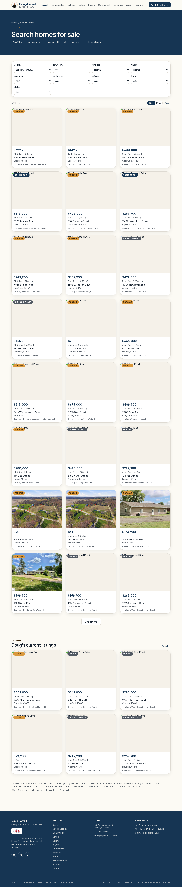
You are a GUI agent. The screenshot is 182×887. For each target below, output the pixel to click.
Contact (139, 5)
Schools (71, 5)
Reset (168, 103)
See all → (166, 646)
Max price (135, 64)
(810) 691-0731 (161, 5)
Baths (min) (58, 76)
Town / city (58, 64)
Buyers (91, 5)
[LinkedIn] (20, 854)
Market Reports (60, 860)
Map (158, 103)
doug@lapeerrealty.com (105, 835)
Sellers (82, 5)
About (129, 5)
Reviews (56, 864)
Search (45, 5)
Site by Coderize (66, 882)
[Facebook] (13, 854)
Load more (91, 621)
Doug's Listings (60, 828)
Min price (96, 64)
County (17, 64)
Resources (118, 5)
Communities (58, 5)
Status (17, 87)
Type (133, 76)
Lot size (95, 76)
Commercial (104, 5)
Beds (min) (18, 76)
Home (14, 22)
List (151, 103)
